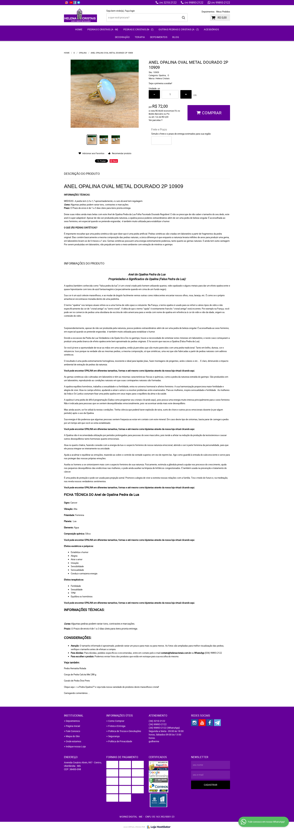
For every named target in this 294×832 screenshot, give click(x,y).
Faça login (130, 10)
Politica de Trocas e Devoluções (124, 731)
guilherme (154, 741)
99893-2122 (193, 2)
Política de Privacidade (120, 741)
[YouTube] (71, 2)
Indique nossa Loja (76, 746)
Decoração (122, 37)
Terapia (140, 37)
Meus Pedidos (223, 11)
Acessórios (211, 29)
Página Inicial (73, 726)
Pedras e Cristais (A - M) (102, 29)
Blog (175, 37)
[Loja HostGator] (157, 827)
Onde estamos (73, 741)
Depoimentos (208, 11)
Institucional (73, 715)
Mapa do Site (73, 736)
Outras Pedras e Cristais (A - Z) (179, 29)
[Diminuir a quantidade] (154, 94)
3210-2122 (168, 2)
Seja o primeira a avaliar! (160, 83)
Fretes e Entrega (116, 726)
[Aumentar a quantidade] (186, 94)
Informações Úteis (119, 715)
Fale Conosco (73, 731)
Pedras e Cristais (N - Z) (138, 29)
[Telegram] (78, 2)
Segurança (114, 736)
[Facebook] (75, 2)
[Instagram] (66, 2)
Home (78, 29)
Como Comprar (116, 720)
